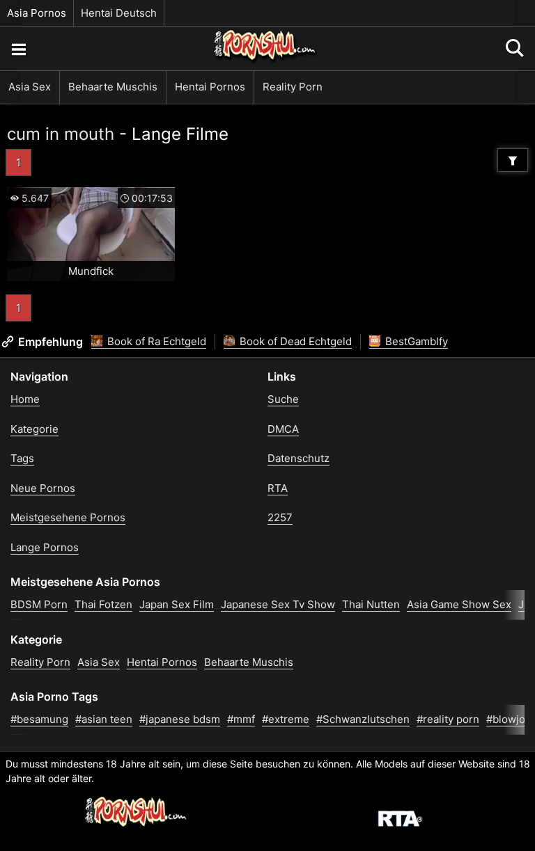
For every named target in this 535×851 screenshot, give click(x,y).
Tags (22, 458)
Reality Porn (293, 86)
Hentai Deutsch (119, 12)
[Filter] (512, 160)
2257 (280, 517)
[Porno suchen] (18, 49)
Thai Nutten (371, 604)
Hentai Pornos (210, 86)
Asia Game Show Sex (459, 604)
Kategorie (34, 429)
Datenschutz (298, 458)
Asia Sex (29, 86)
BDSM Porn (39, 604)
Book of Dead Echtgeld (294, 341)
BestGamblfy (415, 341)
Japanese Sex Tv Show (278, 604)
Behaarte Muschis (112, 86)
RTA (278, 488)
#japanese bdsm (179, 719)
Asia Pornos (36, 12)
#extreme (285, 719)
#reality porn (448, 719)
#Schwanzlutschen (363, 719)
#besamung (39, 719)
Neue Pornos (42, 488)
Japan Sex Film (176, 604)
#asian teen (103, 719)
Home (25, 399)
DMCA (283, 429)
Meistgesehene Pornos (67, 517)
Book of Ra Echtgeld (155, 341)
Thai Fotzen (103, 604)
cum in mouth (60, 134)
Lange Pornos (44, 547)
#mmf (241, 719)
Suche (283, 399)
